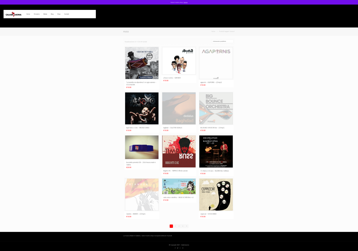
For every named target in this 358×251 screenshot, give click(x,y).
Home (213, 31)
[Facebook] (175, 248)
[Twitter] (178, 248)
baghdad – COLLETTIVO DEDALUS (172, 127)
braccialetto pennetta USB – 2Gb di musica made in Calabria (141, 163)
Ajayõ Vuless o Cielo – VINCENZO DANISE (137, 127)
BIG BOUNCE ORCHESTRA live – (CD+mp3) (212, 127)
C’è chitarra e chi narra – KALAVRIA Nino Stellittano (214, 171)
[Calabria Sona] (13, 14)
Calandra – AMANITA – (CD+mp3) (135, 214)
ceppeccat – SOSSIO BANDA (208, 214)
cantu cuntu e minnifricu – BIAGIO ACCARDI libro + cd (178, 197)
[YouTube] (180, 248)
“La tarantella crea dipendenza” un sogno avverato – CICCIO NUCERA (141, 83)
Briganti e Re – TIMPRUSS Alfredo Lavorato (175, 170)
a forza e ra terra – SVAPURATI (172, 78)
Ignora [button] (185, 2)
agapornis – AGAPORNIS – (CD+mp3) (211, 82)
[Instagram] (183, 248)
